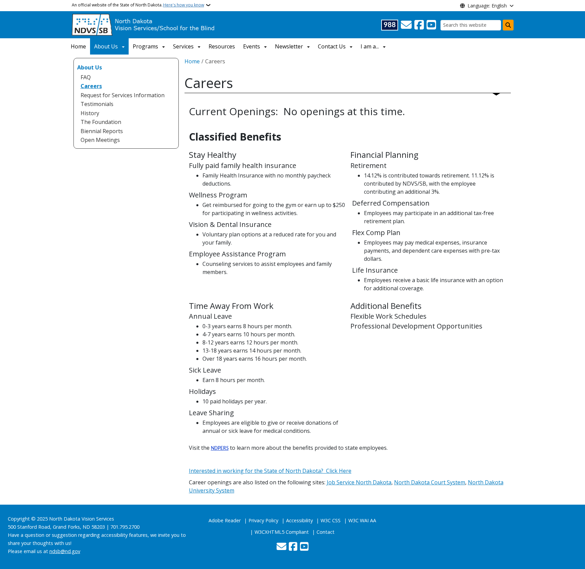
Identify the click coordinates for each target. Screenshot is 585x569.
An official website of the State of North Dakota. (138, 5)
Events (251, 46)
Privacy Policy (263, 520)
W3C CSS (331, 520)
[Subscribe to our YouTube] (431, 25)
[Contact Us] (406, 25)
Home (78, 46)
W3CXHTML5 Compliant (282, 532)
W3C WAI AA (362, 520)
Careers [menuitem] (91, 86)
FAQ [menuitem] (86, 77)
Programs (145, 46)
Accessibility (299, 520)
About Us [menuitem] (89, 67)
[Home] (144, 24)
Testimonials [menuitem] (97, 104)
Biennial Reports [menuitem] (102, 131)
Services (183, 46)
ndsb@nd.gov (64, 551)
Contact (325, 532)
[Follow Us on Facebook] (419, 25)
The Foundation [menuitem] (101, 122)
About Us (106, 46)
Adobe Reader (225, 520)
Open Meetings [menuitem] (100, 140)
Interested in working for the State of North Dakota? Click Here (270, 471)
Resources (222, 46)
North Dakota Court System (429, 482)
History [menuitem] (90, 113)
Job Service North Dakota (359, 482)
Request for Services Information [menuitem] (123, 95)
